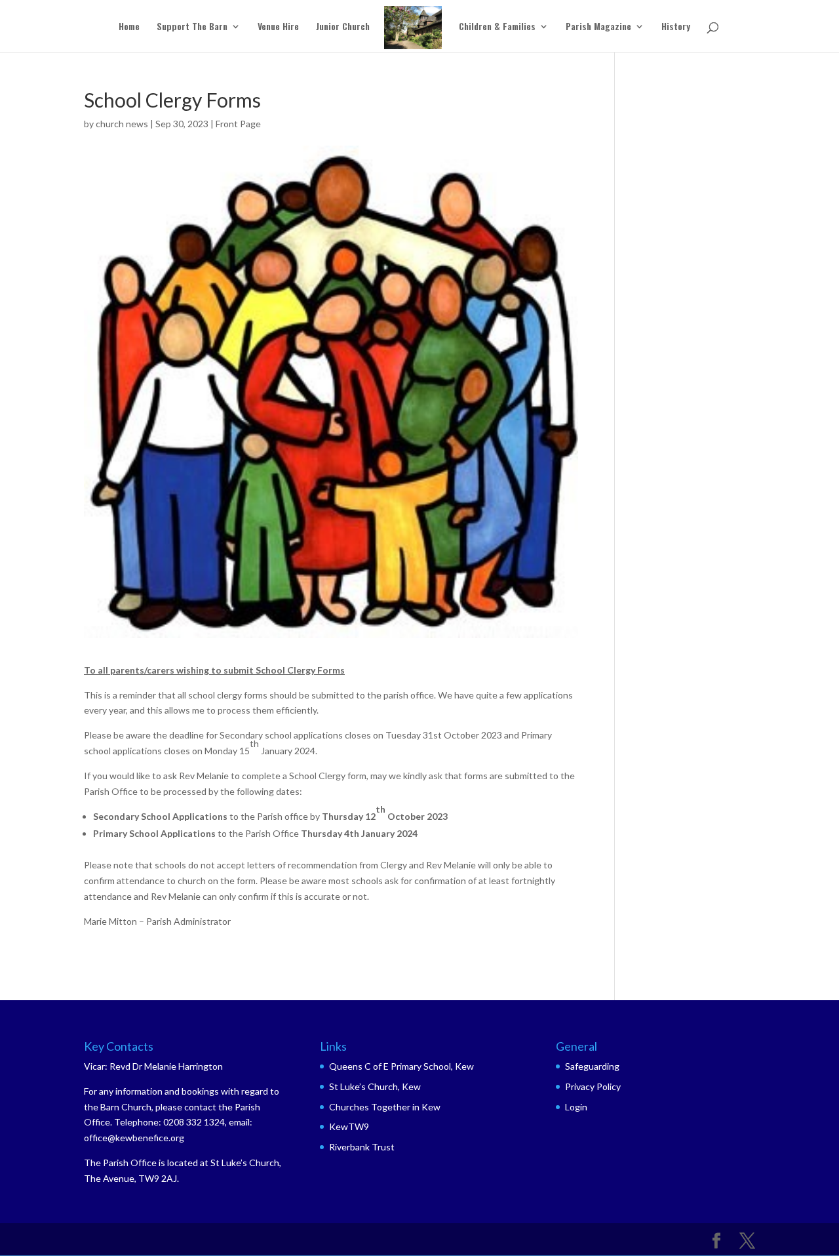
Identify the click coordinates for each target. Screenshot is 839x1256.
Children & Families (497, 27)
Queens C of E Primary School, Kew (401, 1066)
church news (122, 123)
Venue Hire (278, 27)
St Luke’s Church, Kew (375, 1086)
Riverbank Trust (362, 1146)
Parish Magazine (598, 27)
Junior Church (343, 27)
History (675, 27)
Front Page (238, 123)
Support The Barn (192, 27)
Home (129, 27)
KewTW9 (349, 1126)
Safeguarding (592, 1066)
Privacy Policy (593, 1086)
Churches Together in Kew (384, 1106)
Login (576, 1106)
